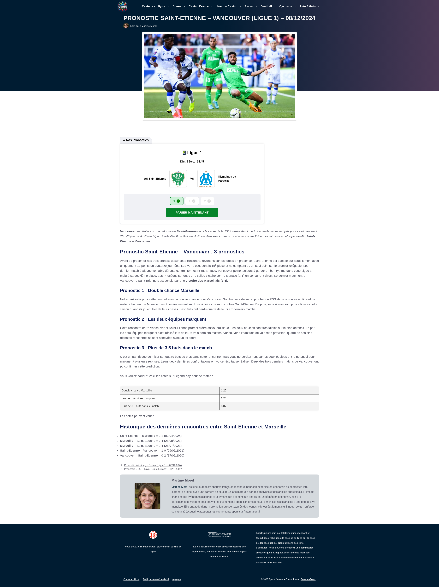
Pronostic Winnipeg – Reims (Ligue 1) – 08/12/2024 (153, 465)
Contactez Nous (131, 579)
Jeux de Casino (227, 6)
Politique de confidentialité (156, 579)
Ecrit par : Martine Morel (143, 25)
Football (266, 6)
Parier (249, 6)
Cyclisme (285, 6)
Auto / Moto (307, 6)
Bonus (177, 6)
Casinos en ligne (153, 6)
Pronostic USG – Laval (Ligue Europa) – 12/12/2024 (153, 468)
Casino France (199, 6)
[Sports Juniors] (122, 6)
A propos (176, 579)
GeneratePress (308, 579)
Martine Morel (179, 486)
